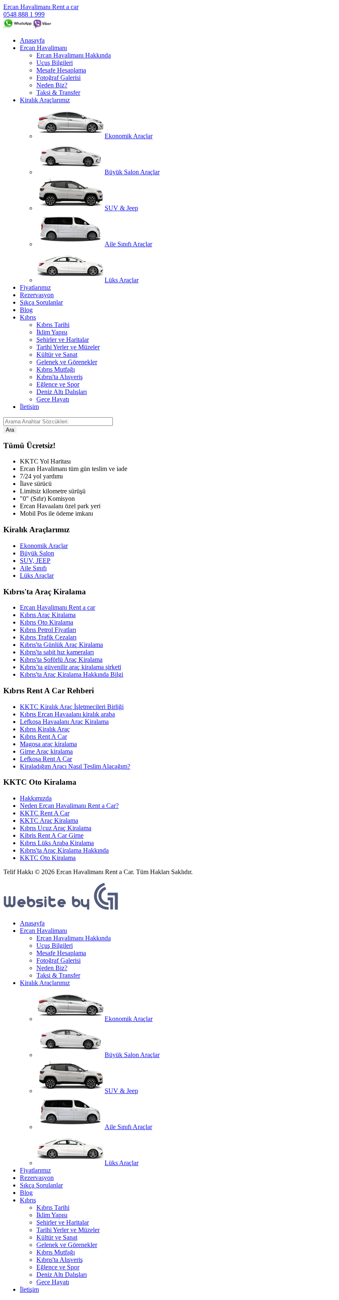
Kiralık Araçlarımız (45, 99)
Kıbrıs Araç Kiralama (48, 614)
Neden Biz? (51, 85)
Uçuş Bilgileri (54, 62)
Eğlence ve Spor (57, 384)
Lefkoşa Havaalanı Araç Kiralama (64, 721)
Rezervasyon (37, 294)
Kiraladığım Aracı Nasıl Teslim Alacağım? (75, 766)
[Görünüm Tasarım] (61, 909)
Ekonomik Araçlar (129, 135)
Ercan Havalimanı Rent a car (41, 6)
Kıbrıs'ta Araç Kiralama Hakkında (64, 850)
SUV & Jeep (121, 207)
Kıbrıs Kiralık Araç (45, 729)
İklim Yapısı (51, 332)
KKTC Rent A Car (44, 813)
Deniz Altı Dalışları (61, 391)
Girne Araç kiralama (46, 751)
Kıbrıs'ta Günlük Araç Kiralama (61, 644)
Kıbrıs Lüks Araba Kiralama (57, 842)
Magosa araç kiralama (48, 743)
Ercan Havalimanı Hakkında (73, 55)
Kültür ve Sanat (56, 354)
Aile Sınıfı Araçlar (128, 244)
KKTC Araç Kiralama (49, 820)
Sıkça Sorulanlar (41, 302)
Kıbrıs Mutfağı (55, 369)
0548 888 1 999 (24, 14)
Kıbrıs (28, 317)
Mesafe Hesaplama (61, 70)
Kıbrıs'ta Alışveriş (59, 376)
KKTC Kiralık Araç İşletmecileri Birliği (72, 706)
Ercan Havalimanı (43, 47)
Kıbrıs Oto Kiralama (46, 622)
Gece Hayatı (52, 399)
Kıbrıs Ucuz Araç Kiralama (55, 827)
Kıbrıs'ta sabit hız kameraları (57, 652)
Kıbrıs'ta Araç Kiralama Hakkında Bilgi (71, 674)
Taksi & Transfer (58, 92)
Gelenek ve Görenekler (66, 361)
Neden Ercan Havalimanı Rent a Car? (69, 805)
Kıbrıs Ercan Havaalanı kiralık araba (67, 714)
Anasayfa (32, 40)
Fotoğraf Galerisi (58, 77)
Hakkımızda (36, 798)
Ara (10, 430)
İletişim (29, 406)
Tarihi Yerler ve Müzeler (68, 347)
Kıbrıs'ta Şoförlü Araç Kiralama (61, 659)
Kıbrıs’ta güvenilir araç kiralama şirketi (70, 666)
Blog (26, 309)
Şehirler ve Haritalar (62, 339)
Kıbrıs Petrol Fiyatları (48, 629)
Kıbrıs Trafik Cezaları (48, 637)
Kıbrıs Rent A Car (43, 736)
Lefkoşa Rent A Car (46, 758)
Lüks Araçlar (121, 280)
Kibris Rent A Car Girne (52, 835)
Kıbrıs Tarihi (52, 324)
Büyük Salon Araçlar (132, 171)
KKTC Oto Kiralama (48, 857)
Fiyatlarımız (35, 287)
